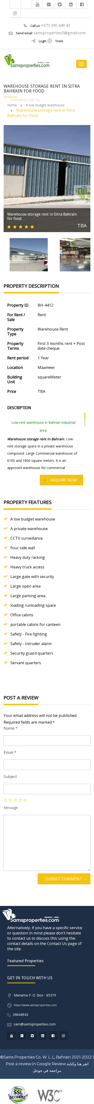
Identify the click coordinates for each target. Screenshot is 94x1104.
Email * (10, 752)
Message (11, 807)
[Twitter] (59, 4)
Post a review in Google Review (36, 1064)
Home (12, 105)
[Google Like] (48, 4)
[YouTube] (37, 4)
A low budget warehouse (45, 105)
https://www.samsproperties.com (35, 1005)
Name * (11, 728)
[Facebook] (81, 4)
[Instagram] (15, 13)
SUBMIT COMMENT (64, 878)
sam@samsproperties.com (35, 1024)
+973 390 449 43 (55, 25)
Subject (10, 776)
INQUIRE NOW (63, 480)
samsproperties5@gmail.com (59, 32)
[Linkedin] (70, 4)
